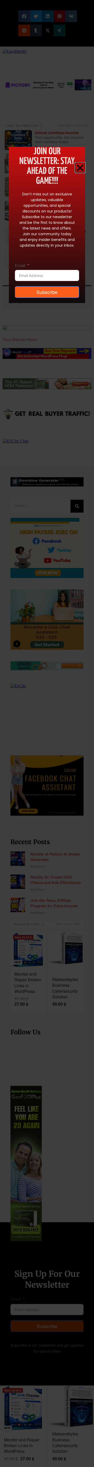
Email (20, 265)
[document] (47, 733)
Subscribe (47, 292)
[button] (80, 167)
